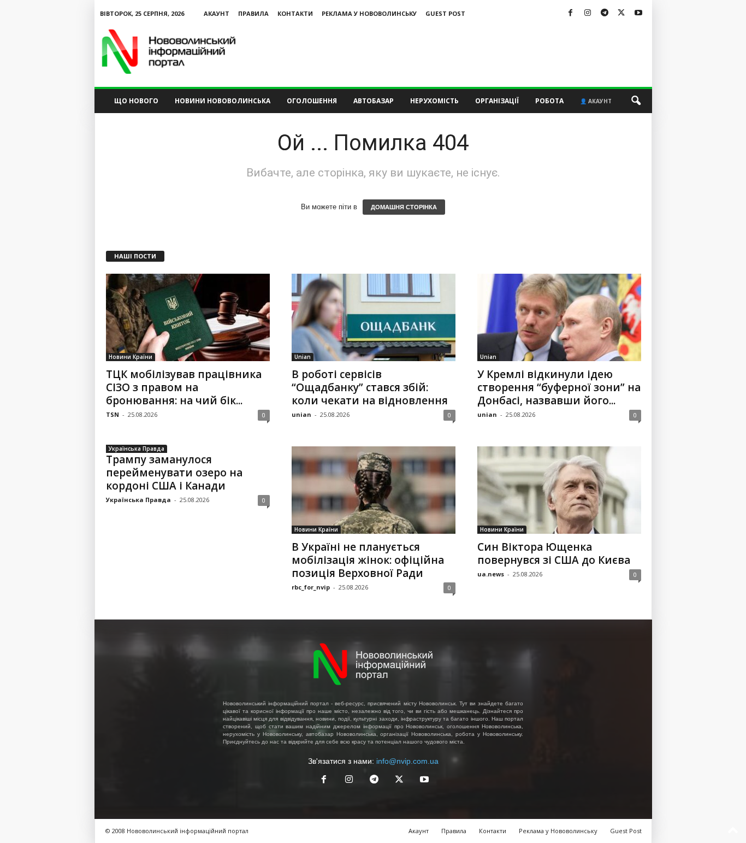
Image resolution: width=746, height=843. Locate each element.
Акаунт (216, 13)
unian (301, 414)
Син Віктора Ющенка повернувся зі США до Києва (553, 553)
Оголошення (312, 100)
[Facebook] (570, 13)
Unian (302, 357)
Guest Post (445, 13)
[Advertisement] (453, 51)
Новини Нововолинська (222, 100)
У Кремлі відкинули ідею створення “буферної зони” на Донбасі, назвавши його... (559, 387)
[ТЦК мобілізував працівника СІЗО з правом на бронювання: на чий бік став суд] (188, 317)
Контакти (295, 13)
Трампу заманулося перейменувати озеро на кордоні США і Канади (174, 472)
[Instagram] (587, 13)
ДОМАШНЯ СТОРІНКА (404, 207)
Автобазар (373, 100)
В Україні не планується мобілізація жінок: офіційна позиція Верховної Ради (368, 560)
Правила (253, 13)
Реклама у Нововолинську (369, 13)
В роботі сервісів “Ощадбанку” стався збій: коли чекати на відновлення (370, 387)
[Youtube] (638, 13)
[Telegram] (604, 13)
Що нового (136, 100)
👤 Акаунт (596, 101)
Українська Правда (136, 448)
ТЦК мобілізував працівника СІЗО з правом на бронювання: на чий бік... (184, 387)
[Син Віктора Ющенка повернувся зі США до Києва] (559, 490)
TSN (112, 414)
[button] (636, 101)
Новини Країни (130, 357)
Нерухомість (434, 100)
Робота (549, 100)
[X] (621, 13)
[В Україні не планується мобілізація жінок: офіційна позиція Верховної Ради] (373, 490)
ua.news (490, 574)
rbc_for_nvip (311, 587)
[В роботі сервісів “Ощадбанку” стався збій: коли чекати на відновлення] (373, 317)
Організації (497, 100)
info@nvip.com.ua (407, 761)
